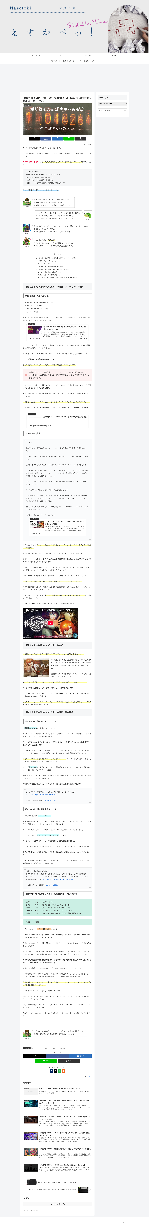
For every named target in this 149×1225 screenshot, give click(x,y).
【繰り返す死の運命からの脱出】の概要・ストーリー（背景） (57, 258)
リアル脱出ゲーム (53, 1048)
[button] (80, 139)
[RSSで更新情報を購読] (63, 1071)
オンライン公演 (43, 1048)
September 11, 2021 (49, 800)
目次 (54, 254)
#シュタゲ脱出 (31, 794)
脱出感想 (63, 1048)
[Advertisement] (74, 78)
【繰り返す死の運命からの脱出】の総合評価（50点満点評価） (58, 277)
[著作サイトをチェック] (51, 1071)
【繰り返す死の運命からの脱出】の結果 (50, 266)
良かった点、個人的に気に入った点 (50, 272)
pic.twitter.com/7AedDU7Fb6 (63, 879)
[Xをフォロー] (55, 1071)
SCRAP (35, 1048)
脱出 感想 (27, 1048)
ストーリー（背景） (45, 263)
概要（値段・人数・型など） (48, 261)
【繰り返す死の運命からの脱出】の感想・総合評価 (53, 269)
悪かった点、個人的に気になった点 (50, 275)
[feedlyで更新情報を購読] (59, 1071)
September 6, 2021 (51, 885)
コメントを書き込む (57, 1204)
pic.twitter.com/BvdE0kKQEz (46, 794)
